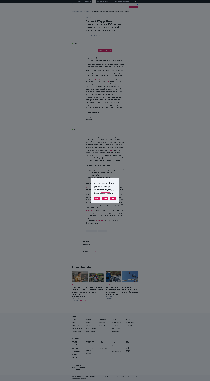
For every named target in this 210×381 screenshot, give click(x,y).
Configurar (97, 198)
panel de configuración (105, 192)
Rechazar (105, 198)
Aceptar (112, 198)
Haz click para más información (101, 187)
